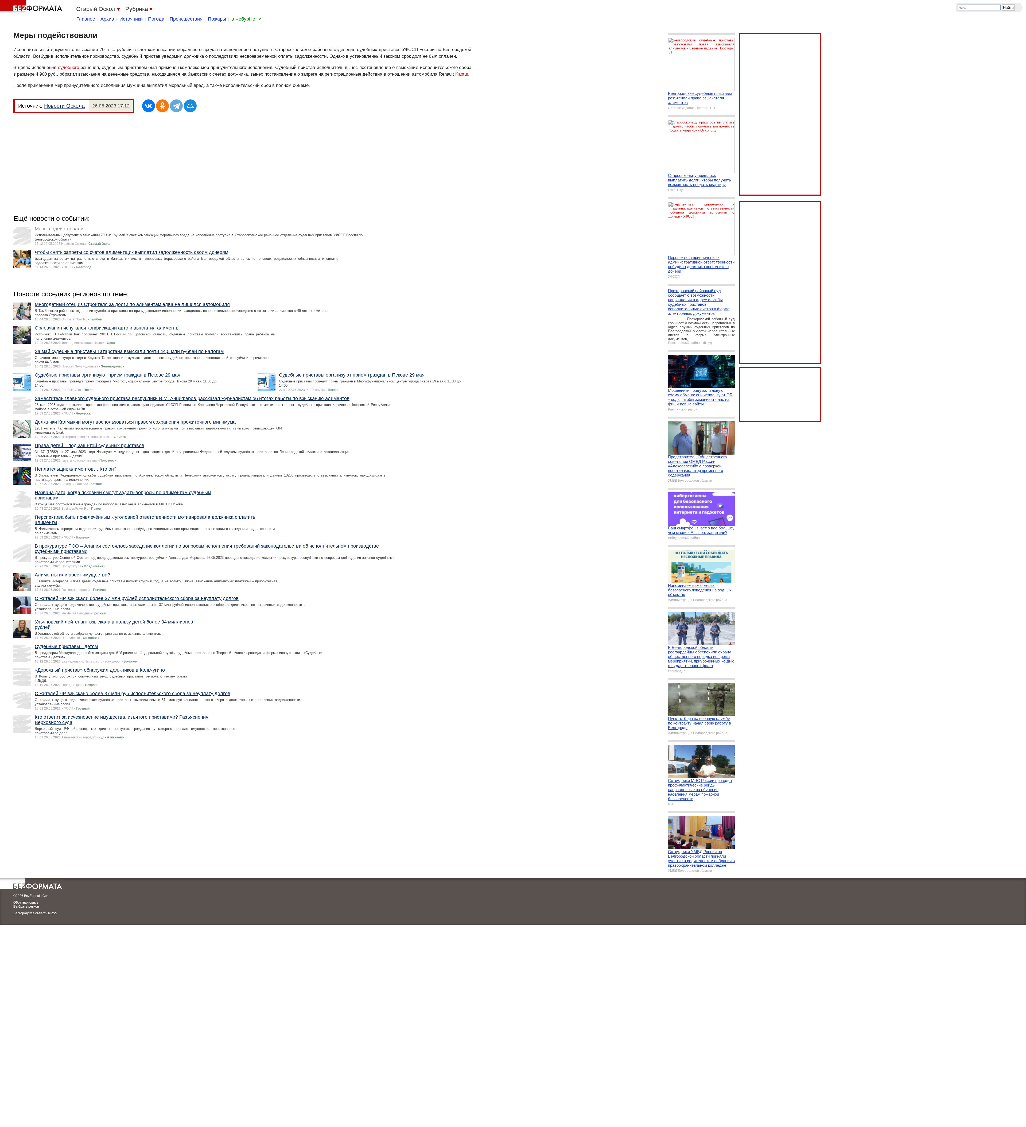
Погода (156, 19)
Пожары (217, 19)
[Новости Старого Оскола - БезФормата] (32, 6)
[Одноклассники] (162, 105)
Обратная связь (25, 902)
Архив (107, 19)
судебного (68, 67)
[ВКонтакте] (148, 105)
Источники (131, 19)
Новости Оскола (64, 106)
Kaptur (461, 74)
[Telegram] (176, 105)
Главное (85, 19)
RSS (53, 913)
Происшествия (186, 19)
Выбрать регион (26, 906)
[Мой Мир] (190, 105)
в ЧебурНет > (246, 19)
